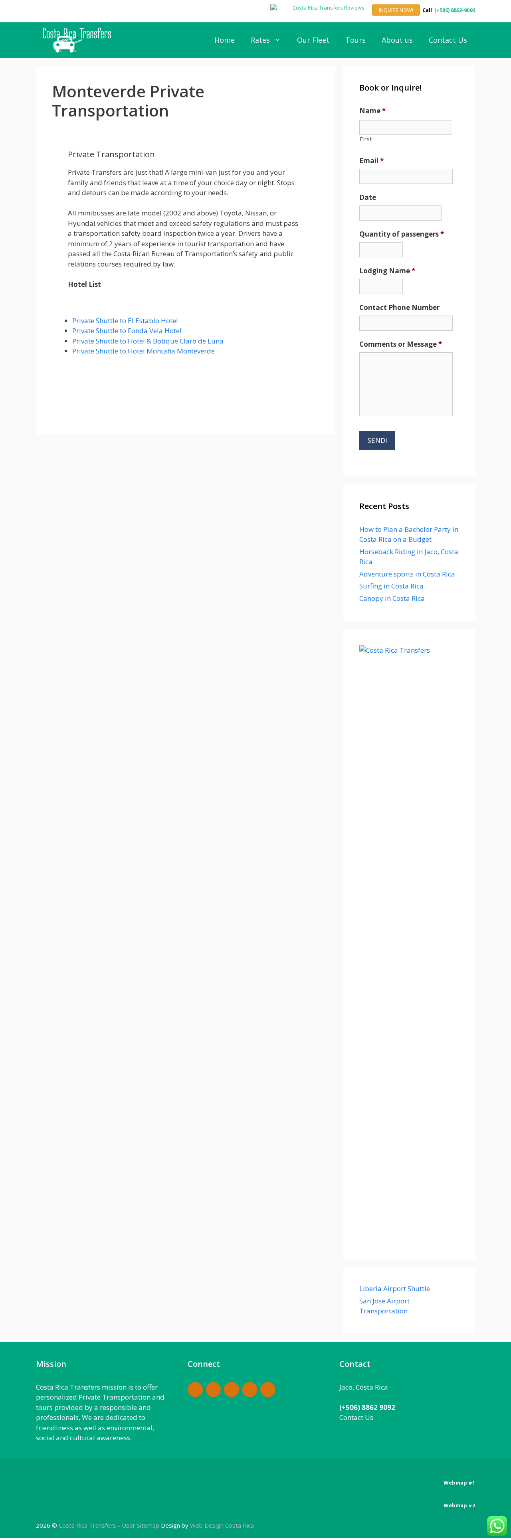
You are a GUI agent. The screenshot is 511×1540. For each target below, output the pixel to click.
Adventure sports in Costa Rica (407, 573)
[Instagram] (249, 1390)
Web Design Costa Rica (222, 1525)
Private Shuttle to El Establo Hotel (125, 320)
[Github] (231, 1390)
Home (224, 40)
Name (372, 111)
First (366, 139)
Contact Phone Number (399, 307)
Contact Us (448, 40)
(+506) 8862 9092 (367, 1407)
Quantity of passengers (401, 234)
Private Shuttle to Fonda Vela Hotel (127, 330)
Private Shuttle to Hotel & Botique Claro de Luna (148, 341)
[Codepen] (213, 1390)
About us (397, 40)
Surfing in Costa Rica (391, 585)
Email (371, 160)
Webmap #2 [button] (459, 1505)
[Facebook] (195, 1390)
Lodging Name (387, 271)
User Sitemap (140, 1525)
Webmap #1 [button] (459, 1482)
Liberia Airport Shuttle (394, 1288)
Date (367, 197)
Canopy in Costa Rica (392, 598)
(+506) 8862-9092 (454, 10)
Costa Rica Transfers (88, 1525)
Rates (260, 40)
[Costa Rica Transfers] (79, 40)
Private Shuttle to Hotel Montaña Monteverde (143, 350)
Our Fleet (313, 40)
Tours (355, 40)
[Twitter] (267, 1390)
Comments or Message (400, 344)
